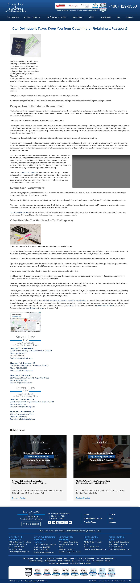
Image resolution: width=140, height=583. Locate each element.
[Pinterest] (62, 522)
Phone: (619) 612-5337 (18, 417)
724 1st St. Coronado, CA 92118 (22, 414)
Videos (92, 17)
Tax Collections (64, 561)
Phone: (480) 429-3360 (18, 353)
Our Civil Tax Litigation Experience (48, 558)
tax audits (71, 301)
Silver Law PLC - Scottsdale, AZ (22, 348)
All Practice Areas (32, 17)
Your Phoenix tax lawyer (19, 212)
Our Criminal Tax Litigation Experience (79, 558)
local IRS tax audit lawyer (35, 308)
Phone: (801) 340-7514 (18, 380)
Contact (129, 17)
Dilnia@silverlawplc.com (60, 514)
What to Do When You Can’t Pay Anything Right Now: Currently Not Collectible (93, 482)
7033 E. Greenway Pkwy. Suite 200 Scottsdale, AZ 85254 (31, 351)
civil (38, 301)
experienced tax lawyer (105, 305)
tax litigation (62, 301)
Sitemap (27, 581)
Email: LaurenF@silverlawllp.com (22, 407)
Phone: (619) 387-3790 (18, 404)
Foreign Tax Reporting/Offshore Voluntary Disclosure (70, 563)
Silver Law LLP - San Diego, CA (22, 399)
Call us (70, 305)
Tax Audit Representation (106, 558)
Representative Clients (101, 561)
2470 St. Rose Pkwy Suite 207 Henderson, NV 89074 (29, 365)
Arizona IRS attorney (29, 172)
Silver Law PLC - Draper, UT (21, 375)
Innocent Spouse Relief (81, 561)
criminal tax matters (50, 301)
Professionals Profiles (56, 17)
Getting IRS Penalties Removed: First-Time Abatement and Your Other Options (29, 482)
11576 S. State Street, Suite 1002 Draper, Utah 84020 (29, 378)
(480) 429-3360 (123, 6)
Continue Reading (19, 498)
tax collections (81, 301)
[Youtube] (70, 522)
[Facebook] (49, 522)
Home (86, 514)
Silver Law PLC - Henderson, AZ (22, 363)
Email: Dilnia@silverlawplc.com (19, 552)
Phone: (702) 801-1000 (18, 368)
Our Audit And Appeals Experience (42, 561)
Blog (119, 17)
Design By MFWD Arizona (39, 581)
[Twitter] (66, 522)
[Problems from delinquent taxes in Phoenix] (25, 244)
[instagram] (58, 522)
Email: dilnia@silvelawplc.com (21, 358)
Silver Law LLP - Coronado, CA (22, 412)
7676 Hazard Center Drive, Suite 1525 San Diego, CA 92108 (32, 402)
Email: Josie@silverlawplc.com (21, 370)
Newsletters (106, 17)
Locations (77, 17)
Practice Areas (90, 522)
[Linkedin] (53, 522)
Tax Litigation (13, 17)
